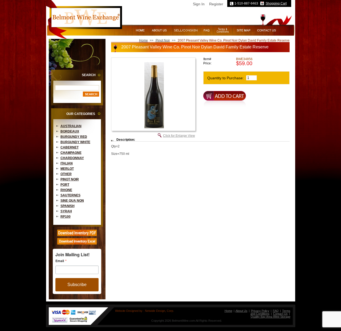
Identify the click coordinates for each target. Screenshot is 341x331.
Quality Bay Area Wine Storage (270, 316)
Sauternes (70, 195)
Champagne (71, 153)
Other (66, 174)
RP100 (65, 216)
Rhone (66, 190)
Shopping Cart (276, 3)
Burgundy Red (73, 137)
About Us (241, 310)
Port (64, 185)
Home (143, 40)
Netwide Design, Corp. (159, 310)
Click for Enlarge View (179, 136)
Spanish (67, 206)
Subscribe (77, 284)
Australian (71, 126)
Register (216, 4)
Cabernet (69, 147)
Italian (66, 163)
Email (59, 260)
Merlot (67, 169)
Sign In (199, 4)
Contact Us (280, 313)
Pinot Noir (69, 179)
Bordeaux (69, 131)
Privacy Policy (260, 310)
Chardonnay (72, 158)
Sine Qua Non (72, 200)
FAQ (276, 310)
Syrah (66, 211)
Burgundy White (75, 142)
